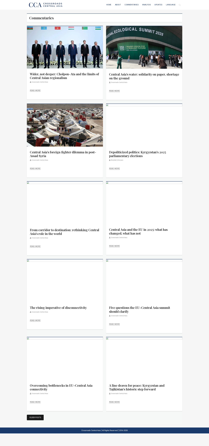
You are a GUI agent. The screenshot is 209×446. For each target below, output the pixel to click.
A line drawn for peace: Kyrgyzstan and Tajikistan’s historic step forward (136, 387)
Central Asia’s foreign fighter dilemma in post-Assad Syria (63, 154)
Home (108, 5)
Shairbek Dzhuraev (117, 160)
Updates (158, 5)
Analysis (146, 5)
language (171, 5)
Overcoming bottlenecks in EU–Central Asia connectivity (61, 387)
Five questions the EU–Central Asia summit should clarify (139, 309)
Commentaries (132, 5)
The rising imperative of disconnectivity (58, 307)
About (118, 5)
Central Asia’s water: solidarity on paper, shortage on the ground (144, 76)
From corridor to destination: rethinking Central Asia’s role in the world (64, 232)
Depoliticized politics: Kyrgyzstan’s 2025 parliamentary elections (137, 154)
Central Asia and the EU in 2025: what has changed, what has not (138, 231)
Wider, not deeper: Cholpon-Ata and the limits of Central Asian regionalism (64, 76)
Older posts (35, 417)
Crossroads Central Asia (40, 82)
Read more (35, 90)
